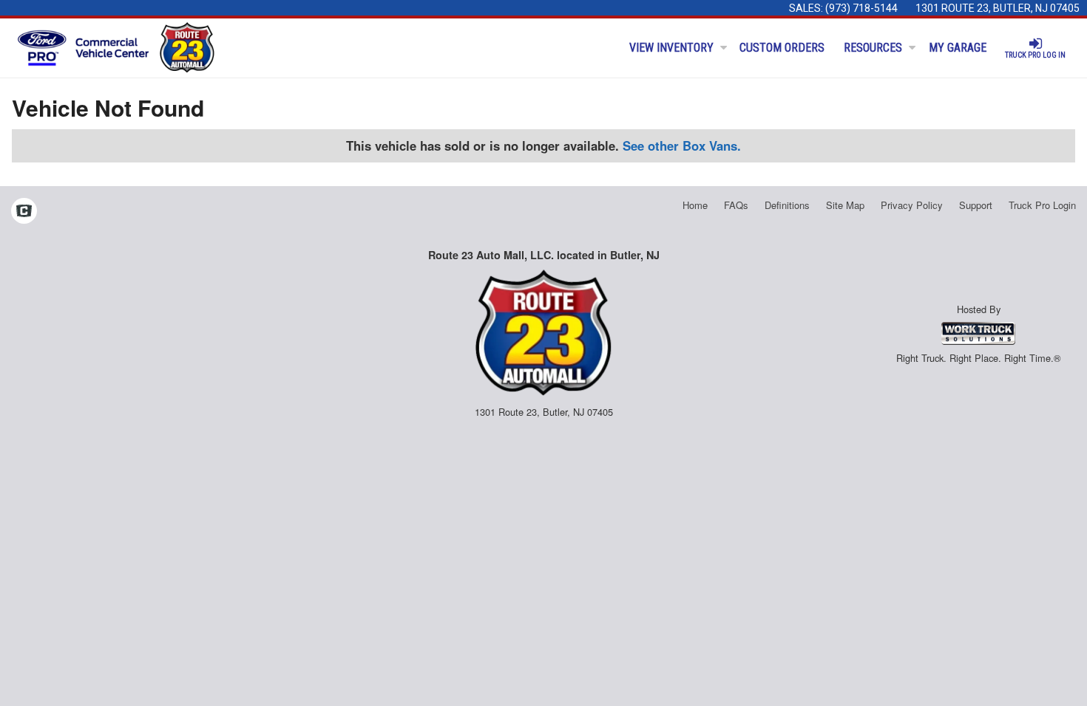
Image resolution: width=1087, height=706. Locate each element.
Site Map (845, 205)
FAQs (736, 205)
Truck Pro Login (1042, 205)
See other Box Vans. (682, 145)
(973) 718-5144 (861, 8)
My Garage (957, 48)
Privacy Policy (912, 205)
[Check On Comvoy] (24, 212)
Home (695, 205)
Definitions (787, 205)
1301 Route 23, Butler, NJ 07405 (997, 8)
